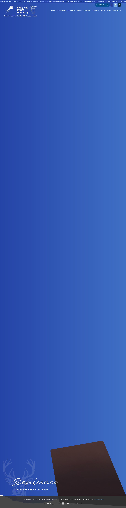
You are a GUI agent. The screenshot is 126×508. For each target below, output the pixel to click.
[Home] (20, 11)
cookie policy (98, 499)
